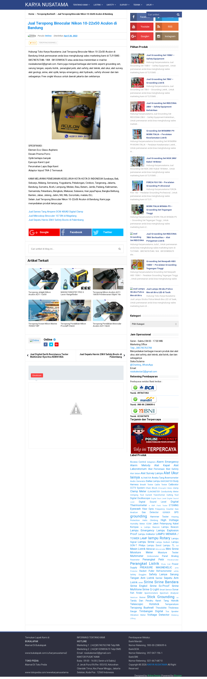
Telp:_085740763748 (141, 348)
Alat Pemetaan (156, 469)
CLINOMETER (153, 491)
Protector (133, 571)
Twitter (107, 232)
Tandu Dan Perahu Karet (145, 600)
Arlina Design (154, 675)
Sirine (148, 582)
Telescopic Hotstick (144, 604)
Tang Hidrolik (171, 600)
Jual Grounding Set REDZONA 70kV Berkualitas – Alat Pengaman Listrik (161, 237)
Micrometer (160, 549)
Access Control (138, 462)
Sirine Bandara (166, 582)
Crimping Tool (137, 495)
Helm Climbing (150, 520)
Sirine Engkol (138, 585)
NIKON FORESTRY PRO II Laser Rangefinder (72, 293)
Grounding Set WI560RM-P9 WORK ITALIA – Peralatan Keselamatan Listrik (160, 134)
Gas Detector (150, 512)
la (141, 527)
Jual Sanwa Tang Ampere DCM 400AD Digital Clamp (55, 211)
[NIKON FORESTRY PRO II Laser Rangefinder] (76, 278)
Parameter (135, 559)
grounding (138, 516)
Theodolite (161, 607)
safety (176, 571)
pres (177, 568)
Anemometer (172, 477)
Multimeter (136, 556)
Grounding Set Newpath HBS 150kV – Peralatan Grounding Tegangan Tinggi (161, 265)
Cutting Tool (173, 495)
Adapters (151, 462)
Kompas (134, 527)
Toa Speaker (172, 611)
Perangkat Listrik (144, 563)
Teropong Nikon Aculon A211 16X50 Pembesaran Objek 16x (107, 293)
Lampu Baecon (152, 527)
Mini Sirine (172, 548)
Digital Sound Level (152, 501)
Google (44, 232)
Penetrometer (173, 560)
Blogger (178, 675)
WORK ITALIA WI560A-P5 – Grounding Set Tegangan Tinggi (159, 210)
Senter (159, 578)
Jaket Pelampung (162, 523)
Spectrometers (151, 593)
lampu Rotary (159, 538)
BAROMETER (167, 481)
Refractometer (164, 571)
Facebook (76, 232)
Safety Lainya (158, 574)
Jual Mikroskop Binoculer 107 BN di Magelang (52, 215)
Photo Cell (165, 564)
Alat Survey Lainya (152, 473)
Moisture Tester (168, 552)
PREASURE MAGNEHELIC (156, 567)
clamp (176, 488)
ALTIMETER (146, 478)
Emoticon (37, 375)
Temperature (172, 604)
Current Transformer (155, 495)
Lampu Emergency (142, 530)
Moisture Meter (141, 552)
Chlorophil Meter (165, 488)
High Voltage (170, 520)
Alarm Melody (140, 465)
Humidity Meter (137, 523)
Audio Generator (138, 481)
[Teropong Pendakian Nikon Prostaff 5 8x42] (76, 310)
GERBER (166, 512)
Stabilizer (134, 597)
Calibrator (174, 484)
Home (31, 14)
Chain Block (151, 488)
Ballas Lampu (153, 481)
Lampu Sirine (146, 541)
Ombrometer (153, 556)
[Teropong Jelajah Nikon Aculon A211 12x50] (43, 278)
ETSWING (174, 505)
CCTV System (137, 488)
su (177, 597)
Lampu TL (168, 545)
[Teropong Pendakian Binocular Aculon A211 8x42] (108, 310)
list (177, 546)
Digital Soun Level (158, 498)
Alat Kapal (162, 465)
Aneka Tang (158, 477)
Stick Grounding (160, 597)
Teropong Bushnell (46, 14)
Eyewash (135, 508)
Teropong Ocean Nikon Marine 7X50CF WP (42, 325)
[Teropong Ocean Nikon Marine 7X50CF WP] (43, 310)
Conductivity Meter (170, 491)
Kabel (176, 523)
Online (48, 339)
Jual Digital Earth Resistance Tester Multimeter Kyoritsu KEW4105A (49, 355)
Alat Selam (135, 473)
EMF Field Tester (159, 506)
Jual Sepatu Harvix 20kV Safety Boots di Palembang (56, 219)
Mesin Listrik (137, 548)
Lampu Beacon (170, 527)
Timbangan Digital (151, 611)
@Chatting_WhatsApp (141, 364)
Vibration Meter (138, 615)
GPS (176, 512)
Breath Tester (146, 484)
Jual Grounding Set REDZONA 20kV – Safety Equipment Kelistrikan (161, 106)
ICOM (148, 523)
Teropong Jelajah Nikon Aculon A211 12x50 (39, 293)
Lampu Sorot (154, 545)
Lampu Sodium (163, 542)
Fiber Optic (148, 509)
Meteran (150, 549)
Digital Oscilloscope (140, 498)
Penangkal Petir (153, 559)
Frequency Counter (164, 509)
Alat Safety (172, 469)
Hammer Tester (159, 516)
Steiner (142, 597)
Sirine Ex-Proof (159, 585)
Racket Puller (146, 571)
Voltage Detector (158, 614)
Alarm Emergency (168, 461)
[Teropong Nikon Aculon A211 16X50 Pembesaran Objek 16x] (108, 278)
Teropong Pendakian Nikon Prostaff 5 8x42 (73, 325)
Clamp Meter (138, 491)
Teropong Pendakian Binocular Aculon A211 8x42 (107, 325)
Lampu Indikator (146, 534)
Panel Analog (170, 556)
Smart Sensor (166, 589)
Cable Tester (161, 484)
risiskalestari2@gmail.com (143, 371)
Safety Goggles (138, 574)
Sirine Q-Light (150, 589)
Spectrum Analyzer (169, 593)
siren (140, 582)
